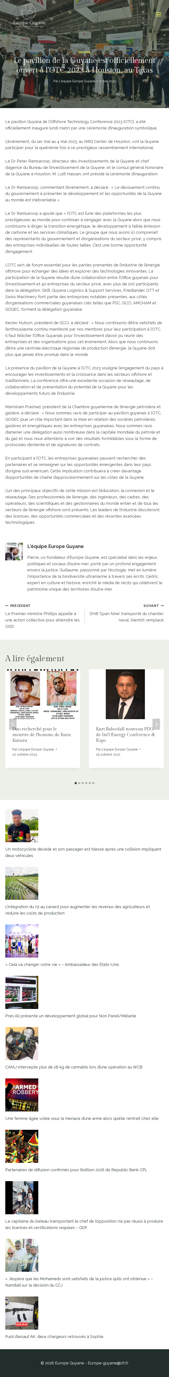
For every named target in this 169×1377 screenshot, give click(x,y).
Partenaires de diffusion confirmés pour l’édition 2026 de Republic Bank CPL (76, 1169)
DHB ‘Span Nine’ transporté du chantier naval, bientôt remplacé (127, 613)
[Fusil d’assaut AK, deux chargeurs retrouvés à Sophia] (84, 1313)
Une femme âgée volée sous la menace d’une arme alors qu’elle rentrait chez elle (82, 1118)
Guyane (84, 52)
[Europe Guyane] (29, 14)
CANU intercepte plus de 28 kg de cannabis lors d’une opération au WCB (73, 1067)
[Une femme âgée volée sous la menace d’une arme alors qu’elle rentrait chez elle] (84, 1094)
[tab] (76, 783)
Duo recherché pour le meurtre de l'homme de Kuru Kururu (41, 734)
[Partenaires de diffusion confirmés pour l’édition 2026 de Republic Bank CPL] (84, 1146)
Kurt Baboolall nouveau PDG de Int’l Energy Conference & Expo (125, 734)
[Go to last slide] (13, 724)
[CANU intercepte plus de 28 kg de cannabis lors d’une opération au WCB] (84, 1043)
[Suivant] (156, 724)
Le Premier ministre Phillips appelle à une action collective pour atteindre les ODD (42, 616)
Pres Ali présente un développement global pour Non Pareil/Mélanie (70, 1016)
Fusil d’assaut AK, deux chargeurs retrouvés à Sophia (54, 1336)
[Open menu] (158, 14)
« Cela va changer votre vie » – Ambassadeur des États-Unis (62, 964)
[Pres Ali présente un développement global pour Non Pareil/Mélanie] (84, 992)
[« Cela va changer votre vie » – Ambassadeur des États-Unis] (84, 941)
